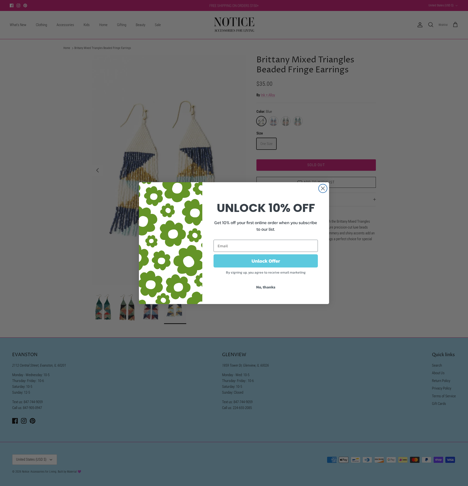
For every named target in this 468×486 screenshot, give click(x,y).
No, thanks (265, 287)
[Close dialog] (323, 188)
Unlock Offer (266, 261)
